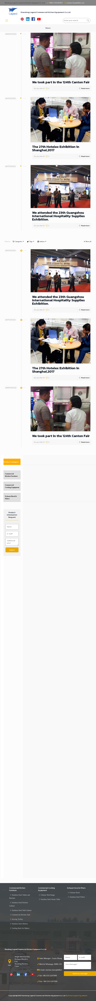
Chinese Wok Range (48, 895)
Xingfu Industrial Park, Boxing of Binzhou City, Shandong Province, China (22, 961)
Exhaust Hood (75, 893)
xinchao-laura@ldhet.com (75, 3)
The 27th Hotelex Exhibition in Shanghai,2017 (55, 148)
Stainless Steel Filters (77, 897)
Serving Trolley (17, 919)
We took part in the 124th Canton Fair (61, 82)
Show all (88, 241)
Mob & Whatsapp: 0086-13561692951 (54, 964)
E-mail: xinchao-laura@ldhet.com (52, 970)
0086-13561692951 (56, 3)
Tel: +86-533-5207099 (48, 976)
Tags (30, 241)
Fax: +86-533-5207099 (48, 981)
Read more (85, 88)
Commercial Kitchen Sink (21, 915)
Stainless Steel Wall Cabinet (22, 910)
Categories (18, 241)
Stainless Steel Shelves (20, 924)
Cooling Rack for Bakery (21, 928)
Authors (42, 241)
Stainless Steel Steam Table (50, 899)
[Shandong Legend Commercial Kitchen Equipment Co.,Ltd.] (13, 11)
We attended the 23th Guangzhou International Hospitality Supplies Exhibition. (58, 216)
